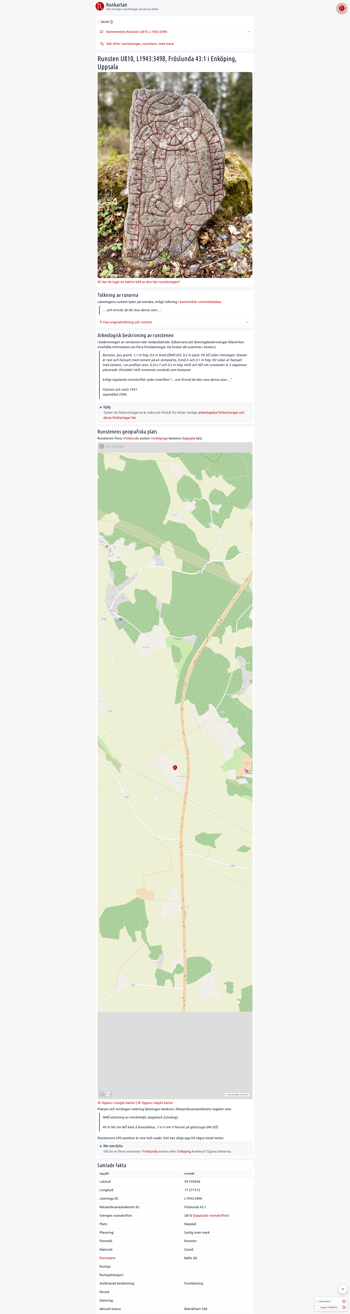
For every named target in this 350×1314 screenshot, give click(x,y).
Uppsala (189, 438)
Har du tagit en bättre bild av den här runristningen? (140, 282)
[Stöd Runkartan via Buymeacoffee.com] (341, 8)
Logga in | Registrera (328, 1307)
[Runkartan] (99, 6)
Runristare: (108, 1258)
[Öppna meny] (343, 1289)
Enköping (184, 1151)
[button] (175, 768)
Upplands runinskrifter (211, 1215)
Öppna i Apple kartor (157, 1103)
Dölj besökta (324, 1301)
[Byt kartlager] (246, 770)
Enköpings (160, 438)
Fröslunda (131, 438)
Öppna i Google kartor (118, 1103)
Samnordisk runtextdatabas (200, 302)
